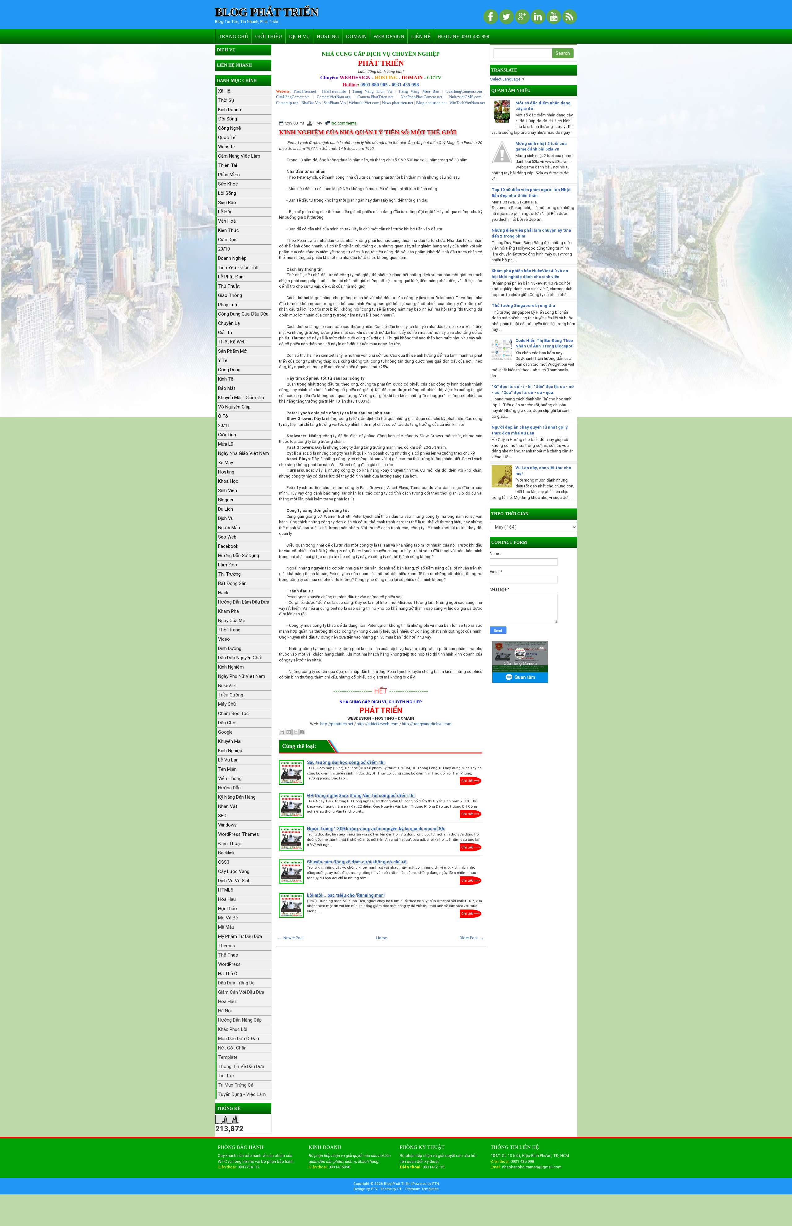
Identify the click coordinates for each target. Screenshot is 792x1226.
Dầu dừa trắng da (236, 983)
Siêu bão (227, 202)
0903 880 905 (374, 84)
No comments (344, 123)
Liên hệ (421, 36)
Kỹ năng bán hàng (237, 797)
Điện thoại (229, 843)
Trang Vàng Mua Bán (418, 91)
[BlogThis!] (289, 732)
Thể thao (228, 955)
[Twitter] (507, 17)
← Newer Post (291, 938)
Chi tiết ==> (470, 781)
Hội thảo (227, 908)
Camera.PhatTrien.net (375, 96)
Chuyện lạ (229, 323)
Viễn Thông (230, 778)
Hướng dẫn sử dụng (238, 555)
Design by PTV (366, 1189)
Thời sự (226, 100)
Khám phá (228, 611)
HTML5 (225, 890)
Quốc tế (226, 137)
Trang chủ (233, 36)
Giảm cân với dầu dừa (241, 992)
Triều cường (230, 695)
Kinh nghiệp (230, 750)
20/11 (224, 425)
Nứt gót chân (232, 1048)
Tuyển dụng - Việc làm (242, 1094)
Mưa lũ (225, 444)
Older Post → (471, 938)
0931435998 (339, 1167)
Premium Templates (422, 1189)
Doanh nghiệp (232, 258)
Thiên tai (227, 165)
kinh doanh (229, 109)
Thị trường (229, 574)
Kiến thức (228, 230)
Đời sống (227, 119)
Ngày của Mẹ (231, 620)
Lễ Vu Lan (228, 760)
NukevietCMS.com (465, 96)
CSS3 (223, 862)
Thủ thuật (229, 286)
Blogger (226, 500)
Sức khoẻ (228, 184)
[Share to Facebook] (302, 732)
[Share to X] (295, 732)
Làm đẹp (227, 565)
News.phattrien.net (397, 102)
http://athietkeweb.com (377, 724)
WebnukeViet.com (364, 102)
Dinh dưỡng (229, 648)
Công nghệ (229, 128)
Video (224, 639)
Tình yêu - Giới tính (238, 267)
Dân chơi (227, 723)
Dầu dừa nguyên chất (240, 658)
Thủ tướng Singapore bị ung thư (523, 305)
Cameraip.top (287, 102)
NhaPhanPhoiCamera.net (421, 96)
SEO (222, 815)
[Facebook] (491, 17)
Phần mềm (229, 174)
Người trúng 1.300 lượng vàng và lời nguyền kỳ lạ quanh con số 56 (375, 828)
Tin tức (226, 1076)
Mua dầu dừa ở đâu (238, 1038)
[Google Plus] (523, 17)
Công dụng (229, 370)
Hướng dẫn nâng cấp (240, 1020)
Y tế (222, 360)
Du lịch (225, 509)
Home (381, 938)
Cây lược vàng (233, 871)
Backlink (226, 853)
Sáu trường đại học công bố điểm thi (346, 762)
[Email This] (282, 732)
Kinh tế (225, 379)
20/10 (224, 249)
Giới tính (227, 435)
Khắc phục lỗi (232, 1029)
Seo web (227, 537)
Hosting (328, 36)
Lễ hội (224, 212)
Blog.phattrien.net (431, 102)
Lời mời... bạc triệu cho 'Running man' (345, 895)
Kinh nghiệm (231, 667)
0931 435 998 (405, 84)
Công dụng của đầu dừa (243, 314)
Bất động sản (232, 583)
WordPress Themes (238, 834)
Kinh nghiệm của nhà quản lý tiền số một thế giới (367, 132)
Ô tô (223, 416)
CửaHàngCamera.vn (293, 96)
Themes (226, 946)
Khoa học (228, 481)
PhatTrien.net (305, 91)
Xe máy (225, 462)
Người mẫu (229, 527)
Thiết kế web (232, 342)
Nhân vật (227, 806)
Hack (223, 593)
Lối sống (227, 193)
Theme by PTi (391, 1189)
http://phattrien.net (337, 724)
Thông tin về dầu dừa (241, 1066)
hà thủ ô (227, 973)
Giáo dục (227, 239)
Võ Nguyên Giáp (234, 407)
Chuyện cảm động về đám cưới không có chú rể (357, 861)
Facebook (228, 546)
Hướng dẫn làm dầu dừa (243, 602)
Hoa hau (227, 899)
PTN (435, 1183)
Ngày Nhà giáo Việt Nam (243, 453)
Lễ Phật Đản (230, 277)
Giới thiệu (268, 36)
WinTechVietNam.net (467, 102)
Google (225, 732)
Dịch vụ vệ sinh (234, 881)
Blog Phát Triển (266, 12)
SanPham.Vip (335, 102)
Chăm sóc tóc (233, 713)
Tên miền (227, 769)
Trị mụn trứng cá (235, 1085)
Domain (356, 36)
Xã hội (224, 91)
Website (226, 147)
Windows (227, 825)
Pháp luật (228, 305)
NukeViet (227, 685)
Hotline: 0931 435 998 (463, 36)
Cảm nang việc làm (239, 156)
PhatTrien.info (334, 91)
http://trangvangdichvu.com (426, 724)
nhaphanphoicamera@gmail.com (532, 1167)
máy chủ (227, 704)
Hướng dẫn (229, 788)
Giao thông (230, 295)
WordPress (229, 964)
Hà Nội (225, 1011)
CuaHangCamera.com (464, 91)
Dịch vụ (299, 36)
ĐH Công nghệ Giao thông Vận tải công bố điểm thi (361, 795)
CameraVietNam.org (334, 96)
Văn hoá (227, 221)
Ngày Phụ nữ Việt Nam (241, 676)
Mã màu (226, 927)
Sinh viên (227, 490)
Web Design (388, 36)
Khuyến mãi (229, 741)
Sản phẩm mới (233, 351)
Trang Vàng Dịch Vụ (372, 91)
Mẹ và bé (228, 918)
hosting (226, 472)
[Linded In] (538, 17)
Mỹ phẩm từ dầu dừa (240, 936)
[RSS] (569, 17)
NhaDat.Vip (311, 102)
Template (228, 1057)
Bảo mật (226, 388)
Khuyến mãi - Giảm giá (241, 397)
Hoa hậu (227, 1001)
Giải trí (225, 332)
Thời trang (229, 630)
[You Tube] (554, 17)
